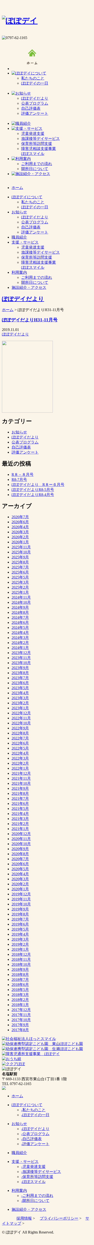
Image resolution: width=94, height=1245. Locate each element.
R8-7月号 (19, 480)
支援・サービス (25, 1162)
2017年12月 (21, 1010)
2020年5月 (20, 869)
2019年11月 (21, 899)
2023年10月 (21, 663)
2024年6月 (20, 622)
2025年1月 (20, 592)
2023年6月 (20, 683)
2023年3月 (20, 698)
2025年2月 (20, 587)
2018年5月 (20, 990)
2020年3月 (20, 879)
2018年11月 (21, 959)
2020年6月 (20, 864)
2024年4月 (20, 633)
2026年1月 (20, 542)
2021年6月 (20, 804)
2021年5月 (20, 809)
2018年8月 (20, 974)
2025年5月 (20, 577)
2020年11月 (21, 839)
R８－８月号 (23, 474)
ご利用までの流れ (36, 164)
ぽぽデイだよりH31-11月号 (30, 319)
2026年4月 (20, 527)
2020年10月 (21, 844)
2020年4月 (20, 874)
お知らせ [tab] (19, 212)
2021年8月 (20, 793)
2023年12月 (21, 653)
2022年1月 (20, 768)
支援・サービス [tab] (25, 242)
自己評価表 (30, 108)
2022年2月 (20, 763)
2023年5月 (20, 688)
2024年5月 (20, 627)
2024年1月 (20, 648)
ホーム (7, 310)
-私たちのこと (33, 1110)
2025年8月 (20, 562)
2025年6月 (20, 572)
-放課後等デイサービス (41, 1172)
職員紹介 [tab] (19, 237)
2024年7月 (20, 617)
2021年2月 (20, 824)
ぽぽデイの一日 (34, 83)
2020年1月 (20, 889)
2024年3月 (20, 638)
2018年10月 (21, 964)
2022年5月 (20, 748)
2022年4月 (20, 753)
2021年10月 (21, 783)
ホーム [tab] (17, 188)
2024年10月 (21, 602)
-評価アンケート (35, 1144)
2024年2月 (20, 643)
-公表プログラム (35, 1134)
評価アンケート (34, 113)
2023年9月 (20, 668)
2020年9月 (20, 849)
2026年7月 (20, 517)
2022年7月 (20, 738)
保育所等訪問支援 (36, 144)
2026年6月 (20, 522)
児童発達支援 (32, 133)
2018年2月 (20, 1000)
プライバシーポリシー (59, 1218)
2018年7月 (20, 980)
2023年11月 (21, 658)
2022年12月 (21, 713)
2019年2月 (20, 944)
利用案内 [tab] (19, 272)
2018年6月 (20, 985)
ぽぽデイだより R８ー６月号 (38, 485)
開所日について (34, 169)
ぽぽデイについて (27, 1105)
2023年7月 (20, 678)
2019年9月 (20, 909)
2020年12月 (21, 834)
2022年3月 (20, 758)
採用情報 (24, 1218)
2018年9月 (20, 969)
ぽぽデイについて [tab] (27, 197)
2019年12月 (21, 894)
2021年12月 (21, 773)
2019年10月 (21, 904)
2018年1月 (20, 1005)
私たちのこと (32, 78)
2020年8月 (20, 854)
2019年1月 (20, 949)
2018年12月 (21, 954)
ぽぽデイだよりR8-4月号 (33, 495)
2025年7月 (20, 567)
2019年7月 (20, 919)
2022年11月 (21, 718)
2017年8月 (20, 1030)
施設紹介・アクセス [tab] (29, 287)
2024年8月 (20, 612)
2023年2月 (20, 703)
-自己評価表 (31, 1139)
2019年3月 (20, 939)
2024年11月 (21, 597)
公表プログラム (34, 103)
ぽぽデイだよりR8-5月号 (33, 490)
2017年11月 (21, 1015)
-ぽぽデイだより (35, 1129)
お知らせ (19, 432)
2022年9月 (20, 728)
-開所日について (35, 1201)
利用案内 (19, 1190)
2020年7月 (20, 859)
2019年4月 (20, 934)
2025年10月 (21, 552)
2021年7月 (20, 798)
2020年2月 (20, 884)
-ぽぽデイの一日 (35, 1115)
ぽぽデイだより (34, 98)
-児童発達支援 (33, 1167)
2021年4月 (20, 814)
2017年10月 (21, 1020)
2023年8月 (20, 673)
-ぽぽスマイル (33, 1182)
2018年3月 (20, 995)
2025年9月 (20, 557)
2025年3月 (20, 582)
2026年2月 (20, 537)
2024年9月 (20, 607)
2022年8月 (20, 733)
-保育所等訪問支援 (37, 1177)
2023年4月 (20, 693)
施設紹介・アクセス (29, 1209)
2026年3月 (20, 532)
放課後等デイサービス (40, 138)
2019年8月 (20, 914)
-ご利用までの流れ (37, 1196)
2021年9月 (20, 788)
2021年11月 (21, 778)
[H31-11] (27, 411)
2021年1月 (20, 829)
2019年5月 (20, 929)
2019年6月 (20, 924)
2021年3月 (20, 819)
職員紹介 (19, 1153)
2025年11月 (21, 547)
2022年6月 (20, 743)
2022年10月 (21, 723)
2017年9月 (20, 1025)
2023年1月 (20, 708)
